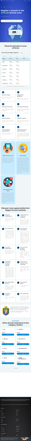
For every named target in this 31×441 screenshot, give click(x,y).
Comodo (26, 299)
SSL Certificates (4, 424)
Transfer (17, 411)
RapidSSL (2, 420)
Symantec (24, 298)
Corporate (17, 431)
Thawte (2, 422)
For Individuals (3, 429)
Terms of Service (2, 405)
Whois (17, 413)
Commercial (2, 431)
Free (1, 426)
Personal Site (17, 429)
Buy (8, 334)
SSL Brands (3, 417)
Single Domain (18, 426)
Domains (2, 408)
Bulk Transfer (2, 413)
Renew (2, 411)
